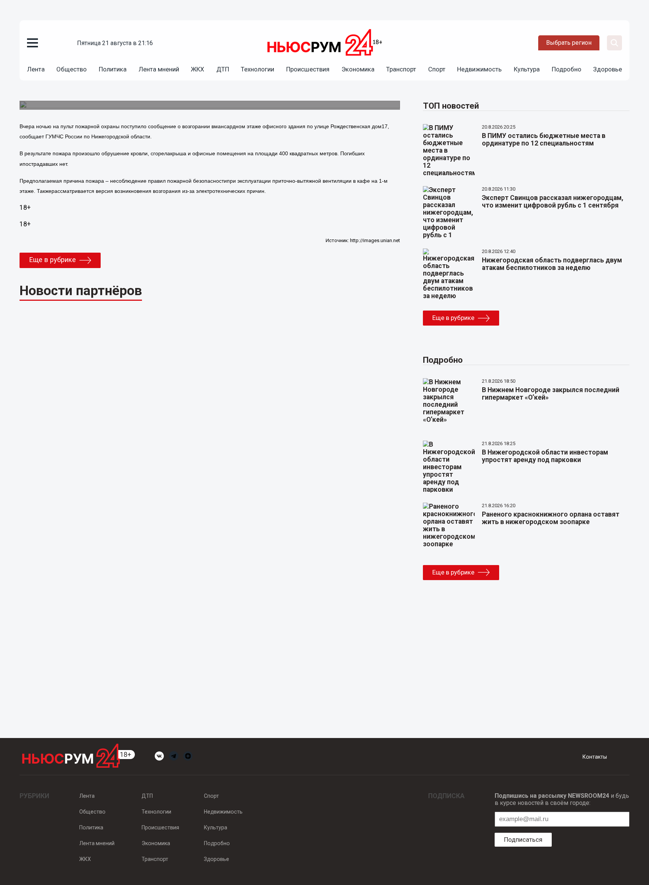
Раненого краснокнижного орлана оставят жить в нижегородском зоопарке (550, 518)
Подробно (566, 69)
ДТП (222, 69)
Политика (113, 69)
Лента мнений (159, 69)
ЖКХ (197, 69)
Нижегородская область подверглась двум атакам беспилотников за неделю (552, 263)
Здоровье (607, 69)
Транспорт (401, 69)
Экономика (357, 69)
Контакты (595, 757)
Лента (36, 69)
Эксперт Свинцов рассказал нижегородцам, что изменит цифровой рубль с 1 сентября (552, 201)
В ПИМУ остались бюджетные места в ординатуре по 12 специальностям (543, 139)
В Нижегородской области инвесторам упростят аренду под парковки (545, 456)
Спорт (436, 69)
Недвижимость (479, 69)
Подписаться (523, 839)
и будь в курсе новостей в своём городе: (562, 799)
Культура (527, 69)
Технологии (257, 69)
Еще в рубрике (52, 260)
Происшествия (307, 69)
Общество (71, 69)
